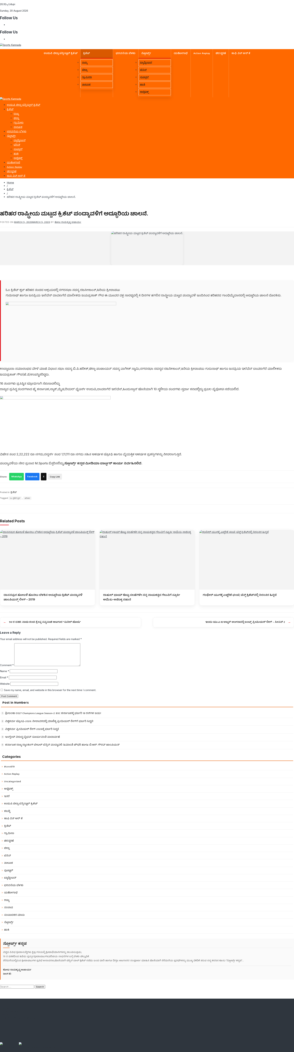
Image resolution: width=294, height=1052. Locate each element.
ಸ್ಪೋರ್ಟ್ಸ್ (146, 53)
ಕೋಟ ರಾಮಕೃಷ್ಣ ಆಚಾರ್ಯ (68, 222)
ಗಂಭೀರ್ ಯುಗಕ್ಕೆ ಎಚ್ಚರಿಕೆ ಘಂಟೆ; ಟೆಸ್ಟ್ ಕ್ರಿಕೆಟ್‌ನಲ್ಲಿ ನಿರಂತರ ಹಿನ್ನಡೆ (240, 595)
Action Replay (201, 53)
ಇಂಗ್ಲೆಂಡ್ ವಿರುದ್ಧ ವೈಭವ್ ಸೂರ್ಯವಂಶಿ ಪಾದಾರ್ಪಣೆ (32, 737)
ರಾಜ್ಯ (84, 63)
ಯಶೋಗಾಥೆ (181, 53)
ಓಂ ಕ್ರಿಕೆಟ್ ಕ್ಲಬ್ (15, 498)
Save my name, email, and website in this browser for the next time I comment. (50, 690)
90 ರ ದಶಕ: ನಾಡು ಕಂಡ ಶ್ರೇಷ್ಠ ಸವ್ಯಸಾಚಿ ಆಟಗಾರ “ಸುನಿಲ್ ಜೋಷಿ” (45, 622)
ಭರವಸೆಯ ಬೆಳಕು (126, 53)
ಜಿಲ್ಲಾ (84, 70)
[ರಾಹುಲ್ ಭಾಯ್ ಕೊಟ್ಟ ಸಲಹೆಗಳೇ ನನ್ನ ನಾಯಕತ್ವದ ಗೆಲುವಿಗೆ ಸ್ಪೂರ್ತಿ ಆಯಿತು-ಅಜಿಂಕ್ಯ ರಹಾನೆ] (147, 560)
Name (4, 671)
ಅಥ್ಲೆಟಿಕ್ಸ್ (144, 92)
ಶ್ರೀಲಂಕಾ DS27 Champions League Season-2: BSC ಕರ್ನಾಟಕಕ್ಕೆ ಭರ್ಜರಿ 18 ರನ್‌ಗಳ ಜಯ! (53, 714)
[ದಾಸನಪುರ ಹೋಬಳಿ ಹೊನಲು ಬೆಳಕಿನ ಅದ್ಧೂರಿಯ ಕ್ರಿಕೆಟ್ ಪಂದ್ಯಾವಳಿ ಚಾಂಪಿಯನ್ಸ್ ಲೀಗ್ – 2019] (47, 560)
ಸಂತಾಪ (8, 908)
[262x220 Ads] (9, 1044)
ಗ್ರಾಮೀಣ (87, 77)
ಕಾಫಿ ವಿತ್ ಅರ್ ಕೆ (241, 53)
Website (5, 683)
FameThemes (23, 1050)
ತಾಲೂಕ (86, 85)
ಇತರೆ (7, 796)
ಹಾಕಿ (142, 85)
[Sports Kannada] (10, 98)
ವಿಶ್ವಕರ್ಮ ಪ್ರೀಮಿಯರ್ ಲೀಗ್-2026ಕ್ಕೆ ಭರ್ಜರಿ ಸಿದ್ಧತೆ (32, 729)
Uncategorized (12, 781)
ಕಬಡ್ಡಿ (7, 811)
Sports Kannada (30, 1047)
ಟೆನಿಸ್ (143, 70)
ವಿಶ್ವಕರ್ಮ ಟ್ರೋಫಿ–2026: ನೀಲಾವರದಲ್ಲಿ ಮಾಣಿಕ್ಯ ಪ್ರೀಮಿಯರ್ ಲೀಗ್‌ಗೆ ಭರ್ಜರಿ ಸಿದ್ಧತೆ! (49, 722)
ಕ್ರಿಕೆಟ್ (86, 53)
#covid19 (9, 767)
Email (4, 677)
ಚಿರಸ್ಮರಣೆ (221, 53)
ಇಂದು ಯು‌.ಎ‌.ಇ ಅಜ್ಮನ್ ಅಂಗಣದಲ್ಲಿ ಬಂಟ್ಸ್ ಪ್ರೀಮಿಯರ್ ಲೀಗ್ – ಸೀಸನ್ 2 (245, 622)
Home (10, 182)
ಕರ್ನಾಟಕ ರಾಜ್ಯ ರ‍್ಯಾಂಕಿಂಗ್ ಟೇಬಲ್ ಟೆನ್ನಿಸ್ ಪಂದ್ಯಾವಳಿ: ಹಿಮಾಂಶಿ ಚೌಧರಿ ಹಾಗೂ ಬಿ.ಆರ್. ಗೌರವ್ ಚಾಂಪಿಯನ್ (62, 745)
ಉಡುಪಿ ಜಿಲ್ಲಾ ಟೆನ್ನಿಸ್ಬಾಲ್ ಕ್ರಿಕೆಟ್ (61, 53)
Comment (7, 665)
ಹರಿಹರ (27, 498)
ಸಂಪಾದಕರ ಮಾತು (14, 915)
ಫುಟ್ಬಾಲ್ (144, 77)
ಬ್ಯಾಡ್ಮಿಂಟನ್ (146, 63)
